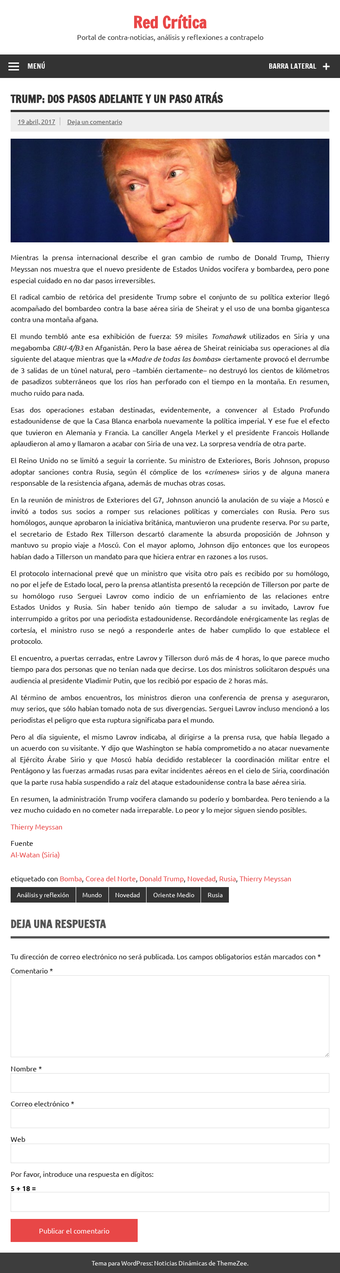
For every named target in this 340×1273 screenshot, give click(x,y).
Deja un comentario (94, 121)
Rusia (227, 878)
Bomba (71, 878)
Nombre (26, 1068)
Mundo (92, 895)
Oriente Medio (173, 895)
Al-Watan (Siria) (35, 854)
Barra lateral (293, 66)
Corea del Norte (110, 878)
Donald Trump (161, 878)
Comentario (32, 970)
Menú (36, 66)
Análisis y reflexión (43, 895)
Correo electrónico (42, 1103)
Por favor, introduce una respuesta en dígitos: (82, 1173)
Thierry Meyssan (36, 826)
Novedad (201, 878)
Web (18, 1138)
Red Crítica (170, 22)
